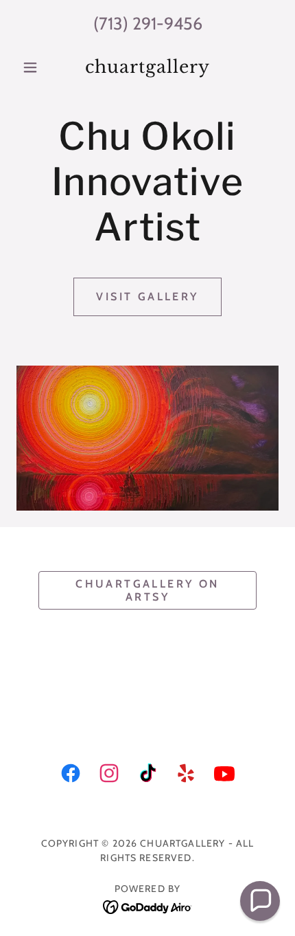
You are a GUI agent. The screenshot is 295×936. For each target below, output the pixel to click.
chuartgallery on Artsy (147, 590)
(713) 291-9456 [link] (147, 23)
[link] (147, 67)
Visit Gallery (147, 296)
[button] (36, 67)
